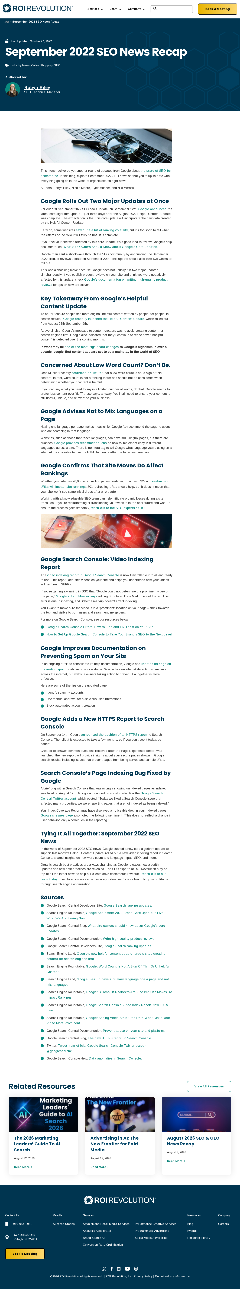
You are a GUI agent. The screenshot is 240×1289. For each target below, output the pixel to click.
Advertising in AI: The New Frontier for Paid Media (114, 1144)
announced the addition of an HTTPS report (114, 734)
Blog (190, 1223)
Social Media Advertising (151, 1237)
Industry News (20, 65)
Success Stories (64, 1223)
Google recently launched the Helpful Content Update (103, 319)
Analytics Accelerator (97, 1230)
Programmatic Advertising (152, 1230)
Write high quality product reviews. (129, 938)
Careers (223, 1223)
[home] (120, 1203)
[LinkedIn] (119, 1269)
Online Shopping (42, 65)
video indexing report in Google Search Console (83, 575)
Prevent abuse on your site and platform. (134, 1030)
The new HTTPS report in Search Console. (120, 1038)
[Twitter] (104, 1269)
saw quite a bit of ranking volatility (102, 230)
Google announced (152, 209)
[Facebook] (112, 1269)
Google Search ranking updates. (128, 905)
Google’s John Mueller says (76, 596)
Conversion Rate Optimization (103, 1244)
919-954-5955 (22, 1223)
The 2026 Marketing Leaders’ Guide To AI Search (37, 1144)
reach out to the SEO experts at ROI (118, 508)
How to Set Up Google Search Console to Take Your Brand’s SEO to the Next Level (109, 634)
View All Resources (209, 1086)
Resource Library (198, 1237)
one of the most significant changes (92, 347)
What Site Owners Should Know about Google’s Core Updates (110, 247)
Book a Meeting (217, 9)
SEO (57, 65)
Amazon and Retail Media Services (106, 1223)
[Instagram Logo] (136, 1269)
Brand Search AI (94, 1237)
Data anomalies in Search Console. (115, 1058)
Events (192, 1230)
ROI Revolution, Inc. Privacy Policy (129, 1276)
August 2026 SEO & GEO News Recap (193, 1141)
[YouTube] (127, 1269)
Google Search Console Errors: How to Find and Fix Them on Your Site (100, 627)
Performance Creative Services (155, 1223)
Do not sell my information (172, 1276)
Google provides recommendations (80, 443)
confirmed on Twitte (87, 373)
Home (6, 22)
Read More (22, 1167)
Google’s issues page (57, 815)
